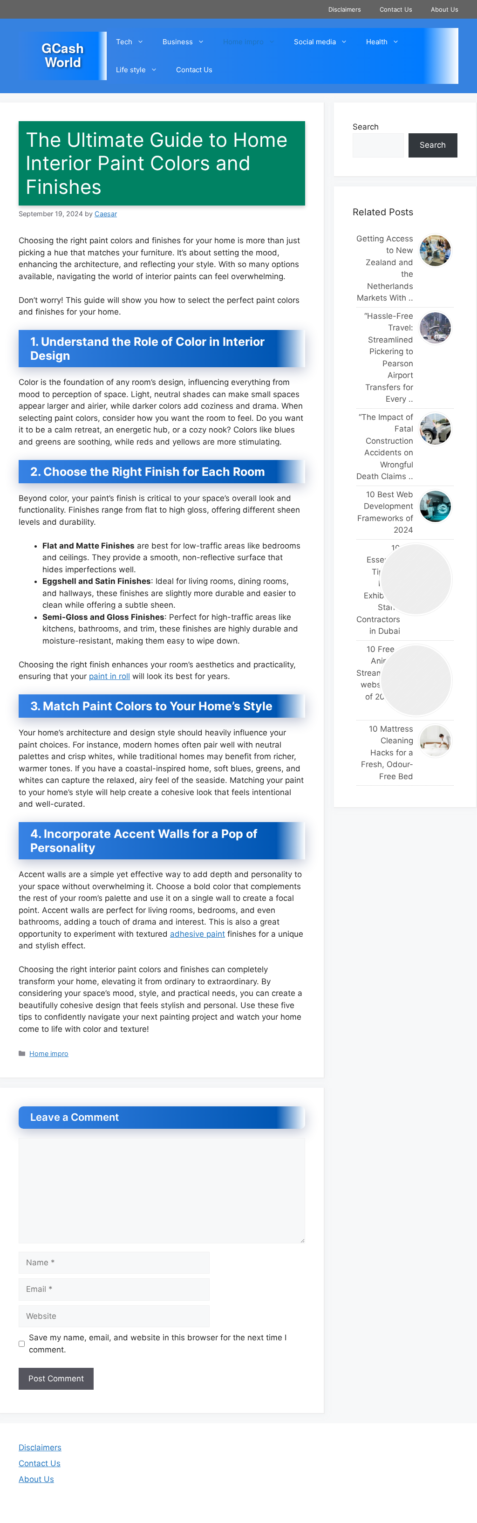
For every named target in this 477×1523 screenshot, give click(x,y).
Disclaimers (344, 9)
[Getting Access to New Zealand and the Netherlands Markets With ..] (436, 250)
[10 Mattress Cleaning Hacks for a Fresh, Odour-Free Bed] (436, 740)
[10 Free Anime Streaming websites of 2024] (416, 680)
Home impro (243, 41)
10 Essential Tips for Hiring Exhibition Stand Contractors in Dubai (365, 589)
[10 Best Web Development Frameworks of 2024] (436, 506)
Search (366, 126)
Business (178, 41)
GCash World (62, 55)
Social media (315, 41)
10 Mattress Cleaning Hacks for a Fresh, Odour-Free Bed (387, 752)
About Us (444, 9)
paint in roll (109, 676)
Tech (124, 41)
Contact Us (396, 9)
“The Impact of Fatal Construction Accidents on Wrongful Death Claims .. (384, 446)
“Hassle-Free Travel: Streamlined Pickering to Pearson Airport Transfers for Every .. (388, 357)
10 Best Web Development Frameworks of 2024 (385, 512)
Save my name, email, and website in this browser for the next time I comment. (157, 1343)
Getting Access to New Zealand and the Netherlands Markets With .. (384, 268)
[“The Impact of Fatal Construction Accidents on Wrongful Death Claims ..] (436, 429)
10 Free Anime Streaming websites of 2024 (365, 673)
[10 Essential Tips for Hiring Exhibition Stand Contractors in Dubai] (416, 579)
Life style (131, 69)
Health (377, 41)
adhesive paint (197, 934)
